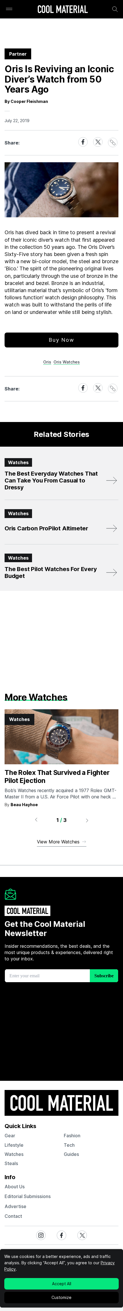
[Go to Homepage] (62, 10)
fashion (72, 1135)
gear (10, 1135)
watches (14, 1154)
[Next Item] (87, 820)
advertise (15, 1206)
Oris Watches (66, 362)
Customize (61, 1297)
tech (69, 1145)
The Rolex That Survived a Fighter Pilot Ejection (57, 777)
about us (15, 1186)
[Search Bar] (115, 9)
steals (11, 1163)
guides (71, 1154)
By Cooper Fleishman (26, 101)
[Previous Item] (36, 820)
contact (13, 1216)
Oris (47, 362)
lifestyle (14, 1145)
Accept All (61, 1283)
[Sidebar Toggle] (9, 9)
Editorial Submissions (28, 1196)
